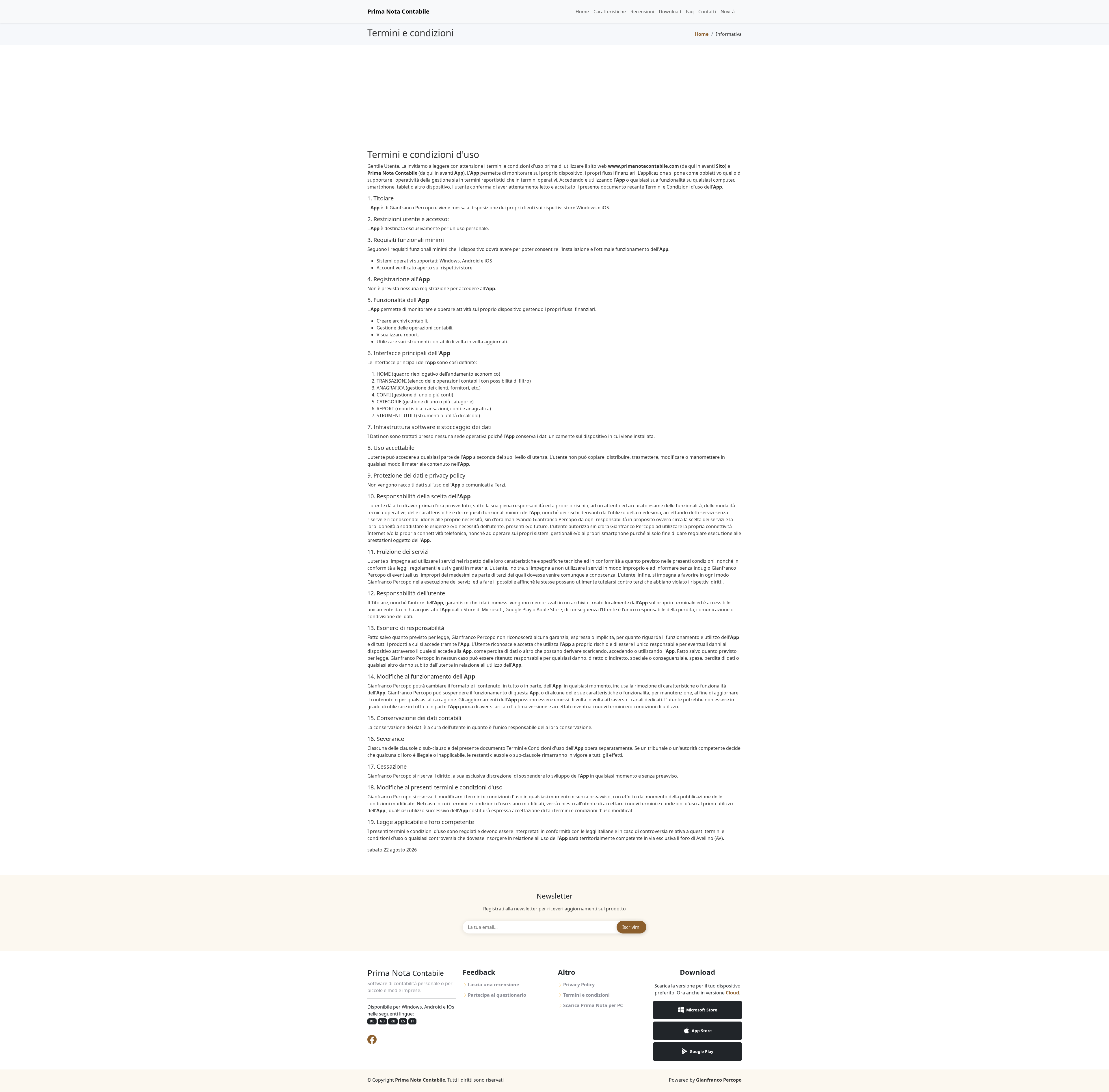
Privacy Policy (579, 984)
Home (582, 11)
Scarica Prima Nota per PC (593, 1005)
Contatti (707, 11)
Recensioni (642, 11)
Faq (690, 11)
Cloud (732, 992)
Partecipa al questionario (497, 995)
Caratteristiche (609, 11)
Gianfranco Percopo (719, 1080)
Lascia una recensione (493, 984)
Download (670, 11)
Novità (728, 11)
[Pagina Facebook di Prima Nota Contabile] (372, 1039)
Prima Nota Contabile (398, 11)
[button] (697, 1010)
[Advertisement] (554, 88)
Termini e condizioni (586, 995)
